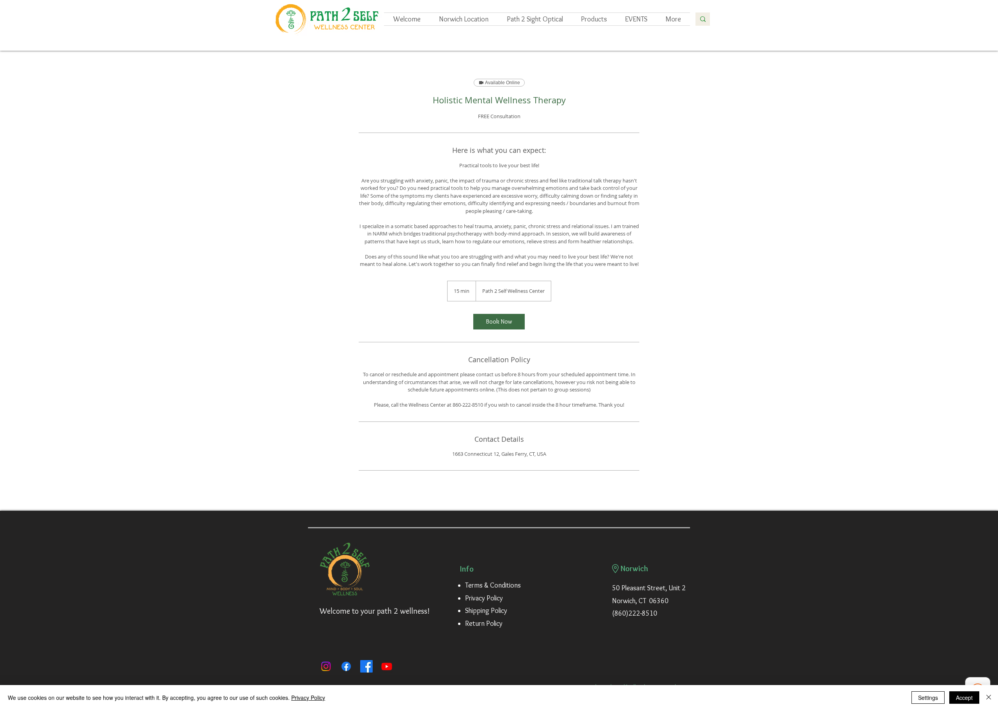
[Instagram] (326, 666)
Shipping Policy (486, 610)
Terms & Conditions (493, 585)
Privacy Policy (484, 598)
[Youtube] (386, 666)
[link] (499, 321)
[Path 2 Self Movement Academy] (366, 666)
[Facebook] (346, 666)
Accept (964, 697)
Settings (928, 697)
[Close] (988, 697)
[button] (636, 19)
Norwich (634, 568)
